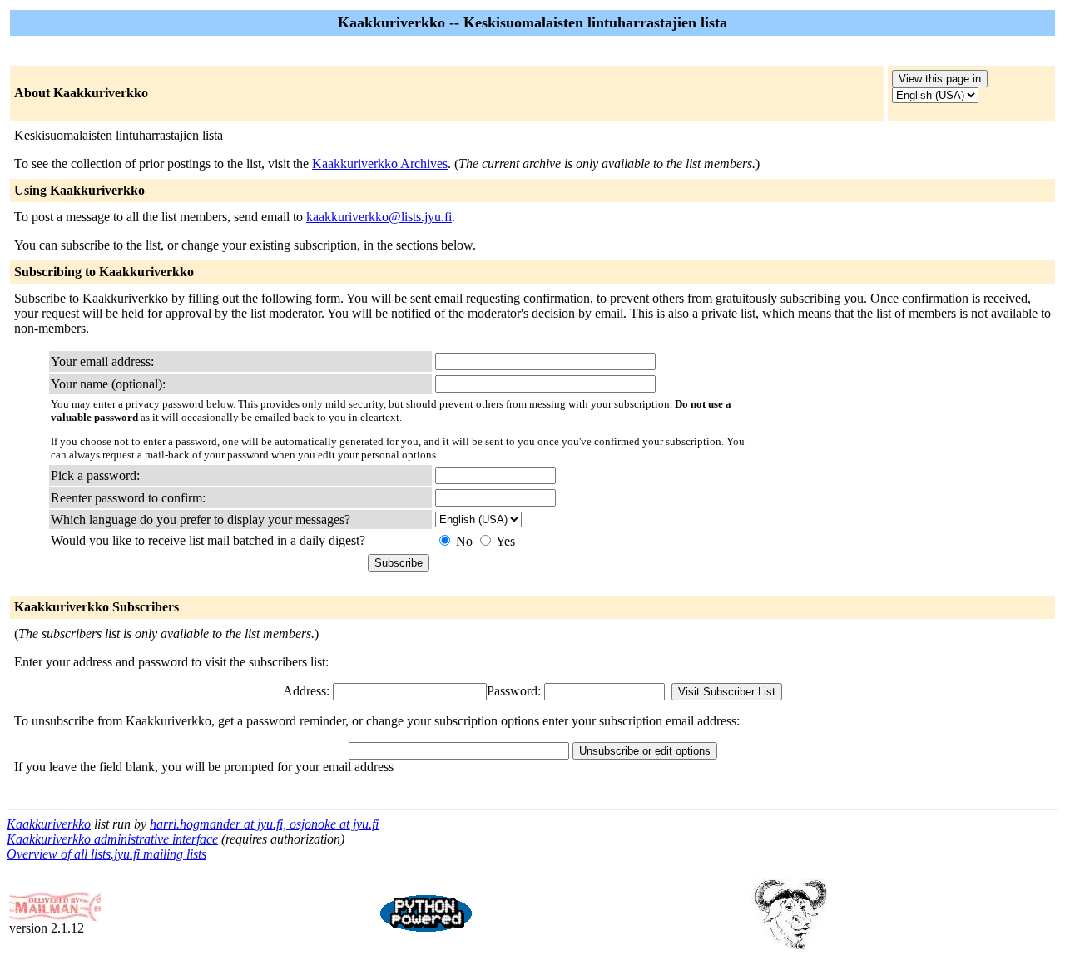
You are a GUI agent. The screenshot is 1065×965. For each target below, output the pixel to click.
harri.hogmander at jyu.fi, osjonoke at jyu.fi (264, 824)
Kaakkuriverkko (49, 824)
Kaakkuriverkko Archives (380, 163)
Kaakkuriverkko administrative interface (112, 839)
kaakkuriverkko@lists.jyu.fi (379, 217)
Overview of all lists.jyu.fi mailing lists (106, 854)
